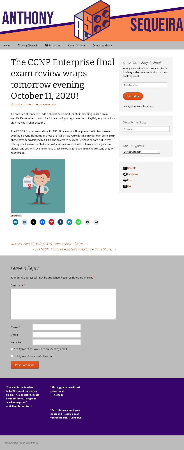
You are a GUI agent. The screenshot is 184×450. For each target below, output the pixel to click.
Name (15, 327)
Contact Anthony (102, 45)
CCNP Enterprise (47, 104)
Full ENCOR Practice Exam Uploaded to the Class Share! (74, 249)
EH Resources (52, 45)
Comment (18, 285)
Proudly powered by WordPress (21, 442)
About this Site (76, 45)
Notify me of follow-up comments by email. (41, 349)
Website (16, 342)
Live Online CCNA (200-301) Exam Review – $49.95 (47, 243)
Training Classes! (27, 45)
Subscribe (133, 96)
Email (15, 334)
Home (7, 45)
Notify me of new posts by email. (34, 356)
